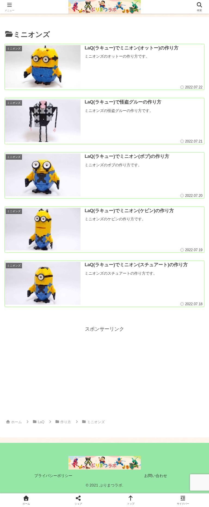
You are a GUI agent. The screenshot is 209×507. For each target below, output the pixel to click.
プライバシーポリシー (53, 475)
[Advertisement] (104, 371)
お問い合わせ (155, 475)
